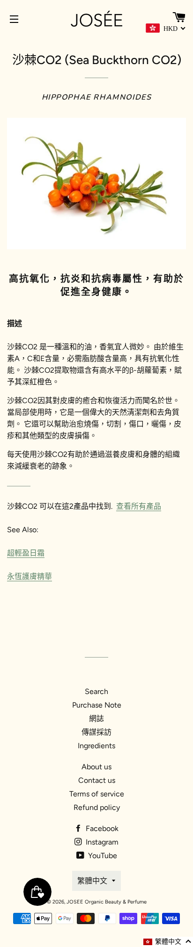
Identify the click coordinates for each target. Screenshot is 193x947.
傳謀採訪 (96, 732)
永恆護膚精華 (29, 576)
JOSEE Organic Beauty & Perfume (107, 902)
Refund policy (97, 807)
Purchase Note (96, 705)
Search (96, 691)
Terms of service (96, 793)
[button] (167, 942)
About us (96, 766)
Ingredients (96, 745)
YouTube (101, 855)
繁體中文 (92, 880)
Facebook (101, 828)
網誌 (96, 718)
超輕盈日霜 (26, 553)
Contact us (96, 780)
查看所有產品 (138, 506)
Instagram (101, 842)
